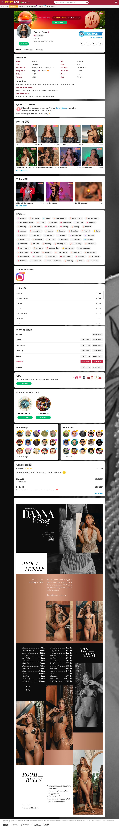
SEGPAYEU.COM (45, 820)
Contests (40, 6)
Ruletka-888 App (51, 6)
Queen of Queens (61, 108)
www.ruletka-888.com (23, 820)
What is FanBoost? (96, 37)
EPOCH (37, 820)
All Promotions (31, 6)
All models (4, 6)
